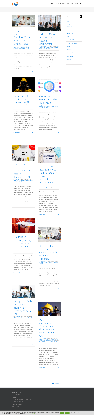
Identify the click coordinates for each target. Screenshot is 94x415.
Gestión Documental (22, 48)
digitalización (30, 180)
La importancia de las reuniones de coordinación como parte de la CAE (22, 308)
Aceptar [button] (62, 412)
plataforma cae (20, 107)
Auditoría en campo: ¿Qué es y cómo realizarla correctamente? (22, 241)
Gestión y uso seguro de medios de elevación (48, 99)
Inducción (27, 48)
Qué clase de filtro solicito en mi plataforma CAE (22, 99)
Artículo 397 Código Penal (52, 341)
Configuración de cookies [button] (75, 412)
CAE (14, 47)
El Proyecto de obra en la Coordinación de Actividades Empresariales (22, 37)
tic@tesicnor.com (17, 46)
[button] (80, 3)
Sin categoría (20, 251)
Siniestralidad (70, 56)
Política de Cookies (31, 413)
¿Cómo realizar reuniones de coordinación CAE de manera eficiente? (48, 252)
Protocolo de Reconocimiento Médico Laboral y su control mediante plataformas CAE (48, 174)
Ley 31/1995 (55, 342)
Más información (16, 71)
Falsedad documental (48, 342)
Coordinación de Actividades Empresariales (22, 47)
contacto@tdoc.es (16, 392)
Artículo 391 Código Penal (43, 341)
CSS (68, 30)
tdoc (27, 107)
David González (43, 338)
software (24, 107)
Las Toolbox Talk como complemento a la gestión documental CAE (22, 171)
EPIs (28, 105)
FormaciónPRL (15, 48)
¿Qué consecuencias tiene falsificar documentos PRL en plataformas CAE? (48, 327)
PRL (57, 342)
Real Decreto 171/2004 (42, 343)
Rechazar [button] (67, 412)
